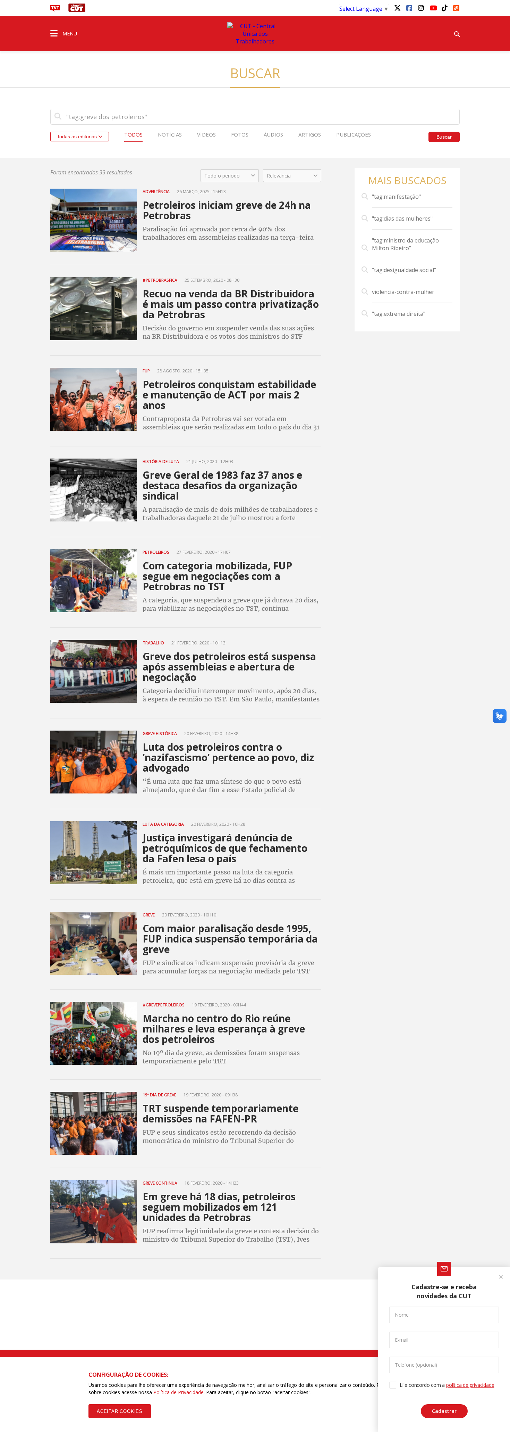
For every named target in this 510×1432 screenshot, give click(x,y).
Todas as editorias (77, 136)
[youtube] (432, 7)
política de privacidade (470, 1385)
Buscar (444, 137)
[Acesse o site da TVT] (55, 10)
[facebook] (409, 7)
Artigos (309, 134)
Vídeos (206, 134)
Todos (133, 134)
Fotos (239, 134)
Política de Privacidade (178, 1392)
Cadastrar (444, 1411)
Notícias (170, 134)
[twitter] (397, 7)
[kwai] (456, 6)
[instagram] (420, 7)
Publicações (353, 134)
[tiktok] (444, 7)
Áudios (273, 134)
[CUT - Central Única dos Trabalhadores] (255, 33)
